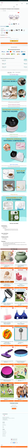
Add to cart (14, 446)
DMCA (3, 427)
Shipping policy (4, 433)
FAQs (3, 426)
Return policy (4, 434)
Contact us (4, 423)
